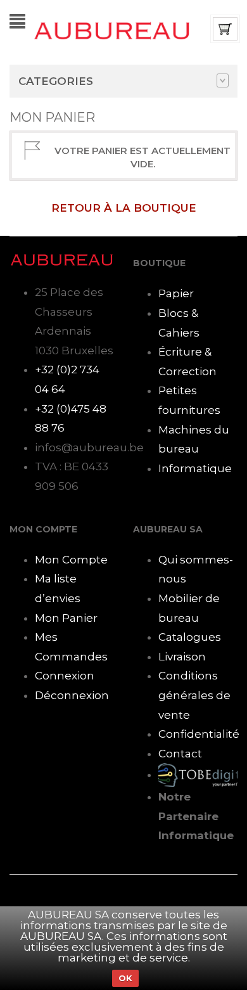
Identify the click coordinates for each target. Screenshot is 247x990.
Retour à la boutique (123, 208)
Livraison (182, 656)
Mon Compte (71, 559)
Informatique (195, 468)
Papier (176, 293)
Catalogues (189, 637)
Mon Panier (66, 618)
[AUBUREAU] (111, 29)
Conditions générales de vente (194, 695)
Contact (180, 753)
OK (125, 978)
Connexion (64, 675)
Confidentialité (198, 734)
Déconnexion (72, 695)
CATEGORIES (55, 81)
